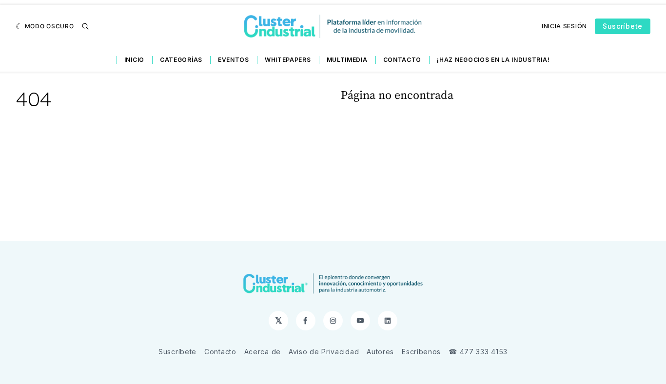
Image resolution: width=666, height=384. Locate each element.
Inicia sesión (564, 26)
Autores (380, 351)
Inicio (134, 59)
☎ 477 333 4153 (478, 351)
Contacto (402, 59)
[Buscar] (85, 26)
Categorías (181, 59)
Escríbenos (421, 351)
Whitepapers (288, 59)
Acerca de (262, 351)
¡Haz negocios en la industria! (493, 59)
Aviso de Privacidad (324, 351)
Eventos (233, 59)
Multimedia (347, 59)
